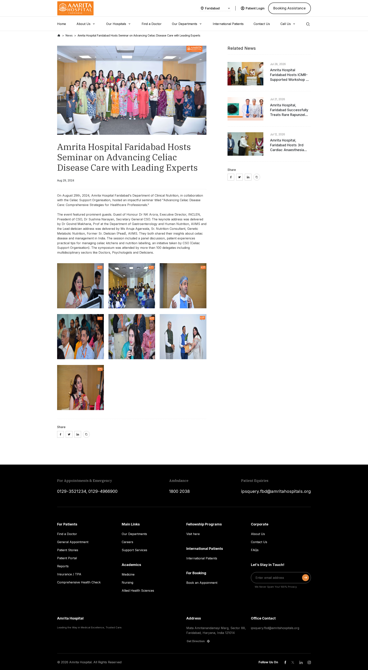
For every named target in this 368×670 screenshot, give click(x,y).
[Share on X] (69, 434)
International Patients (201, 558)
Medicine (128, 574)
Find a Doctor (67, 534)
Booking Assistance (289, 8)
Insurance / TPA (69, 574)
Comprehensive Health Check (79, 582)
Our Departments (134, 534)
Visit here (193, 534)
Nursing (127, 582)
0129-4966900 (102, 491)
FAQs (255, 550)
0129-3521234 (71, 491)
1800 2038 (179, 491)
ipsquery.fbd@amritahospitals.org (276, 491)
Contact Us (259, 542)
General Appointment (72, 542)
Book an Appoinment (201, 583)
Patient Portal (67, 558)
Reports (63, 566)
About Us (258, 534)
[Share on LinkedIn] (77, 434)
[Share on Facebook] (60, 434)
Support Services (134, 550)
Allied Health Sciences (138, 590)
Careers (127, 542)
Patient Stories (67, 550)
